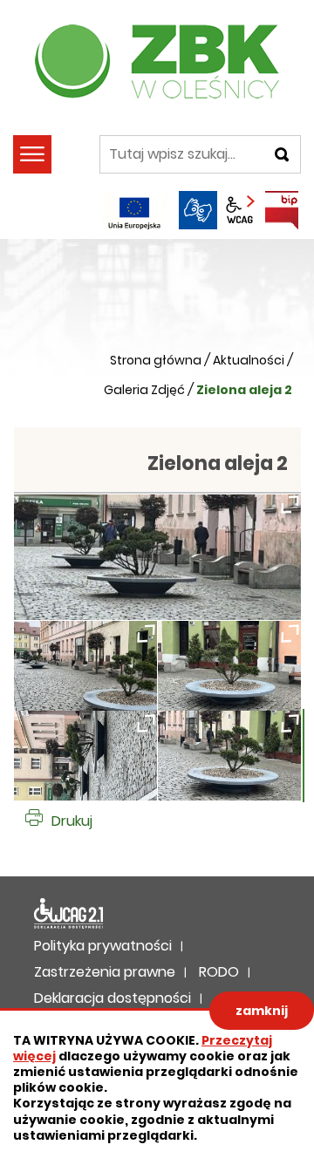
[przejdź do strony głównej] (157, 61)
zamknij (262, 1010)
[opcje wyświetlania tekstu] (240, 210)
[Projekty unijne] (134, 210)
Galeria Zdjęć (144, 390)
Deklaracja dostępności (69, 914)
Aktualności (248, 360)
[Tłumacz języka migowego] (198, 210)
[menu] (32, 154)
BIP (282, 210)
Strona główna (155, 360)
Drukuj (71, 821)
